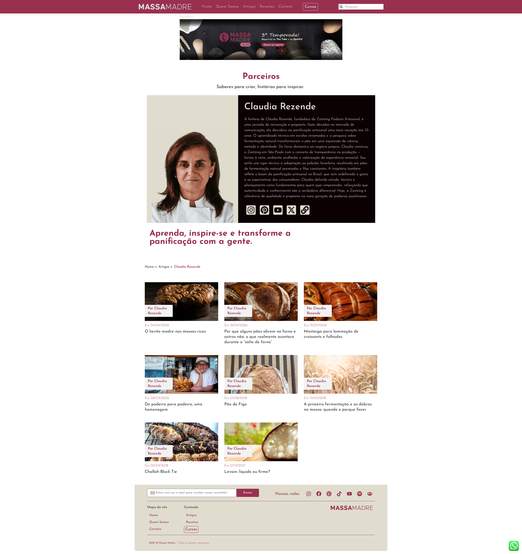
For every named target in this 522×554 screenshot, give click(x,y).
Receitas (267, 7)
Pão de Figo (235, 404)
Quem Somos (227, 7)
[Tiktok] (339, 494)
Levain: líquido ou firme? (247, 472)
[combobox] (360, 7)
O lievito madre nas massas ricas (175, 332)
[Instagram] (251, 210)
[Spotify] (359, 494)
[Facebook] (319, 494)
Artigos (249, 7)
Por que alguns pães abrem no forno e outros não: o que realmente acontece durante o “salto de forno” (260, 337)
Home (207, 7)
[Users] (370, 494)
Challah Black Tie (161, 472)
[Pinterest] (329, 494)
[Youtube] (349, 494)
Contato (285, 7)
